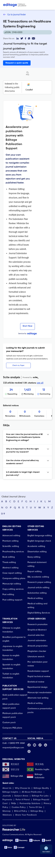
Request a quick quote (17, 63)
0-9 (3, 513)
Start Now (27, 326)
